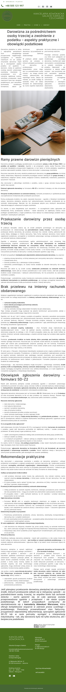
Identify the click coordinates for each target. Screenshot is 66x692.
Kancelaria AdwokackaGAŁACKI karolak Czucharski (49, 16)
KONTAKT (46, 25)
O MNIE (36, 25)
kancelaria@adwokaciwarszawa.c (20, 649)
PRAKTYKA (27, 25)
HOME (18, 25)
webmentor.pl (40, 688)
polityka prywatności (43, 668)
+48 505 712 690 (14, 651)
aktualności (40, 672)
